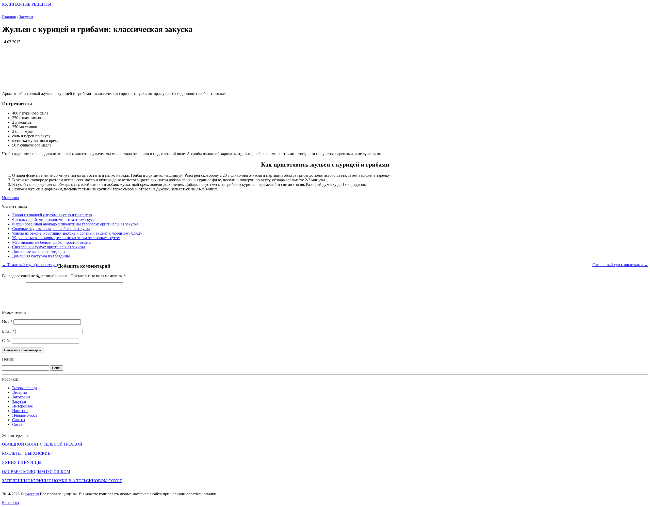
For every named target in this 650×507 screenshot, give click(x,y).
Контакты (10, 502)
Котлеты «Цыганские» (27, 453)
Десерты (19, 392)
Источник (10, 197)
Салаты (18, 420)
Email (8, 331)
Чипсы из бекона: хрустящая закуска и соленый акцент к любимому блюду (77, 233)
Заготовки (21, 397)
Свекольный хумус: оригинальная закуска (48, 247)
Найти (56, 368)
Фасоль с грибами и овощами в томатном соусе (53, 219)
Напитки (20, 410)
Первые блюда (24, 415)
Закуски (19, 401)
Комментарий (14, 313)
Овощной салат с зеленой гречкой (42, 444)
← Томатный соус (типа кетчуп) (30, 265)
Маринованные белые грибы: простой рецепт (52, 242)
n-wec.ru (32, 494)
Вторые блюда (24, 388)
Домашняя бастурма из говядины (41, 256)
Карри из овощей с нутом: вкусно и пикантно (52, 215)
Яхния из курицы (21, 462)
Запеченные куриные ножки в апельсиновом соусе (62, 481)
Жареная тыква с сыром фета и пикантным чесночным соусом (66, 238)
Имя (7, 322)
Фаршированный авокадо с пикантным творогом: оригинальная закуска (75, 224)
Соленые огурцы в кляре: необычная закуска (51, 228)
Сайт (6, 340)
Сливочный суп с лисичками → (620, 265)
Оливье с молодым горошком (36, 471)
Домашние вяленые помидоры (38, 251)
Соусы (17, 424)
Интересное (22, 406)
